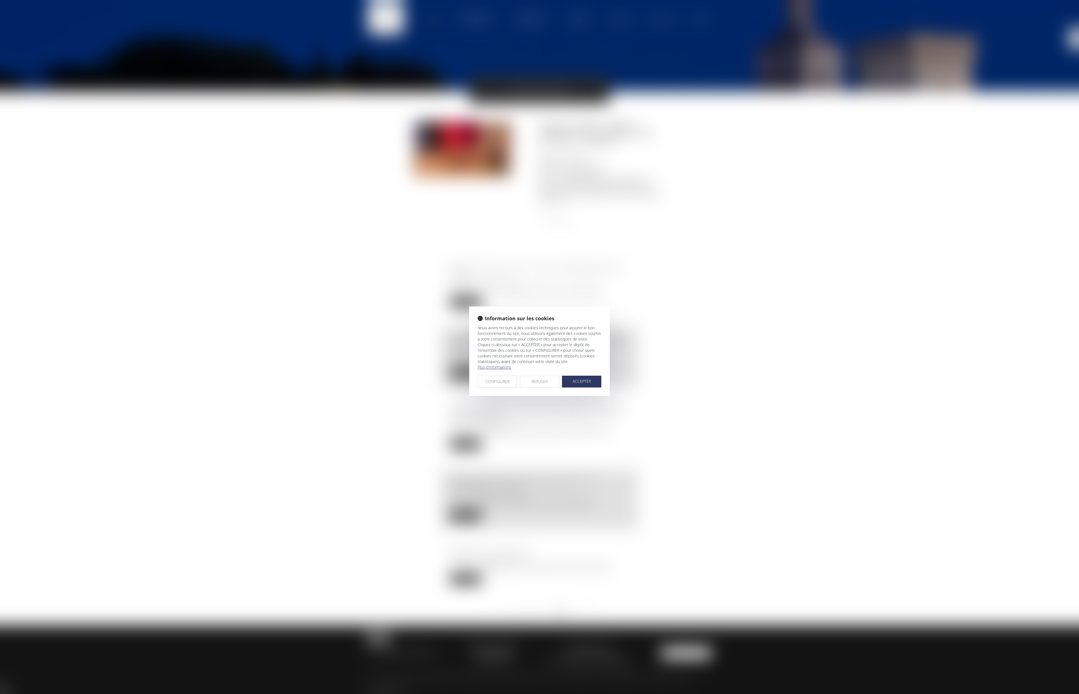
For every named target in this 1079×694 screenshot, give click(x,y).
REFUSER (540, 381)
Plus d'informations (494, 367)
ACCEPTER (582, 381)
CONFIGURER (497, 381)
